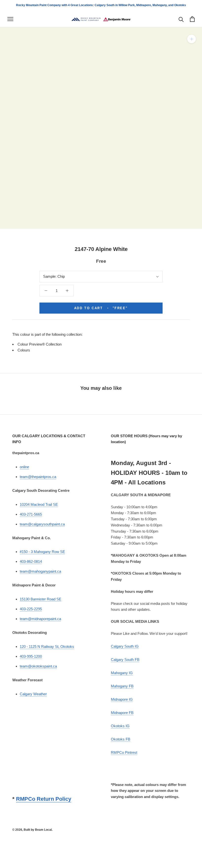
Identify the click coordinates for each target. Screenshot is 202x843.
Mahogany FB (122, 686)
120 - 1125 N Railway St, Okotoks (47, 646)
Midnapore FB (122, 713)
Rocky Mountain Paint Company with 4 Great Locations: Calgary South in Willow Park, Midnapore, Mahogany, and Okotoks (101, 5)
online (24, 467)
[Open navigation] (10, 19)
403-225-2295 (31, 609)
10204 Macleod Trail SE (39, 504)
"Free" (101, 308)
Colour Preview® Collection (39, 344)
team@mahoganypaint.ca (40, 571)
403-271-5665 (31, 514)
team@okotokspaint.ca (38, 666)
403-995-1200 (31, 656)
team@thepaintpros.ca (38, 477)
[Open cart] (192, 19)
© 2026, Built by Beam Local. (32, 829)
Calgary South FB (125, 659)
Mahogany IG (122, 673)
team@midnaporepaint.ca (40, 619)
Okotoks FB (120, 739)
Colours (23, 350)
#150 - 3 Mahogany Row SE (42, 552)
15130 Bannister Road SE (40, 599)
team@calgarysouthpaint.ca (42, 524)
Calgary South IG (125, 646)
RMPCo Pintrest (124, 752)
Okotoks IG (120, 726)
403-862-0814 (31, 561)
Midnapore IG (122, 699)
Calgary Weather (33, 694)
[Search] (181, 19)
